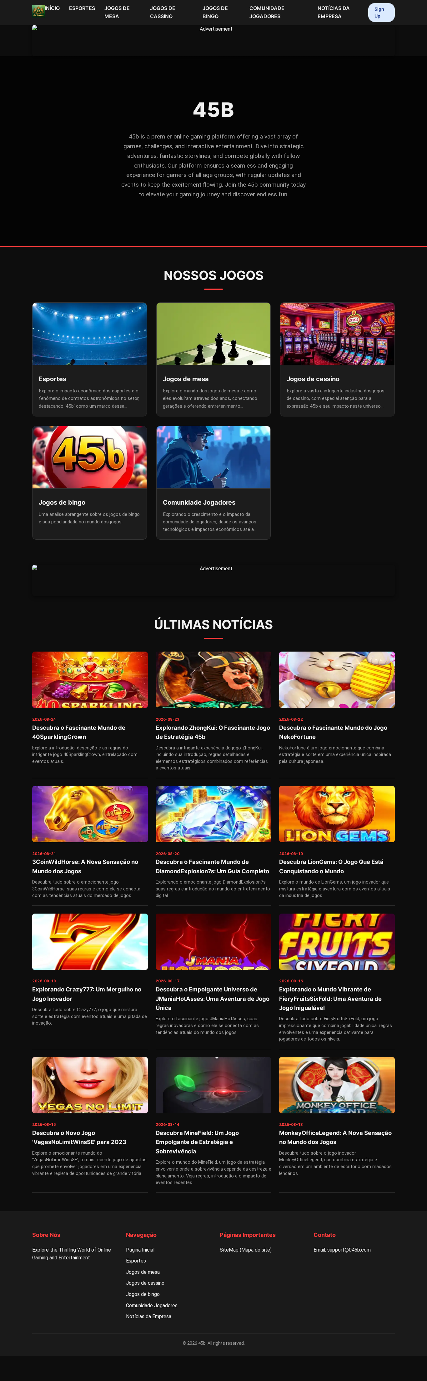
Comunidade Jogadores (266, 12)
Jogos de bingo (215, 12)
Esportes (82, 8)
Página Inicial (140, 1250)
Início (52, 8)
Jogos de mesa (117, 12)
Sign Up (379, 12)
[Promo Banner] (213, 40)
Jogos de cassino (162, 12)
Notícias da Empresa (334, 12)
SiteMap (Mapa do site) (246, 1250)
